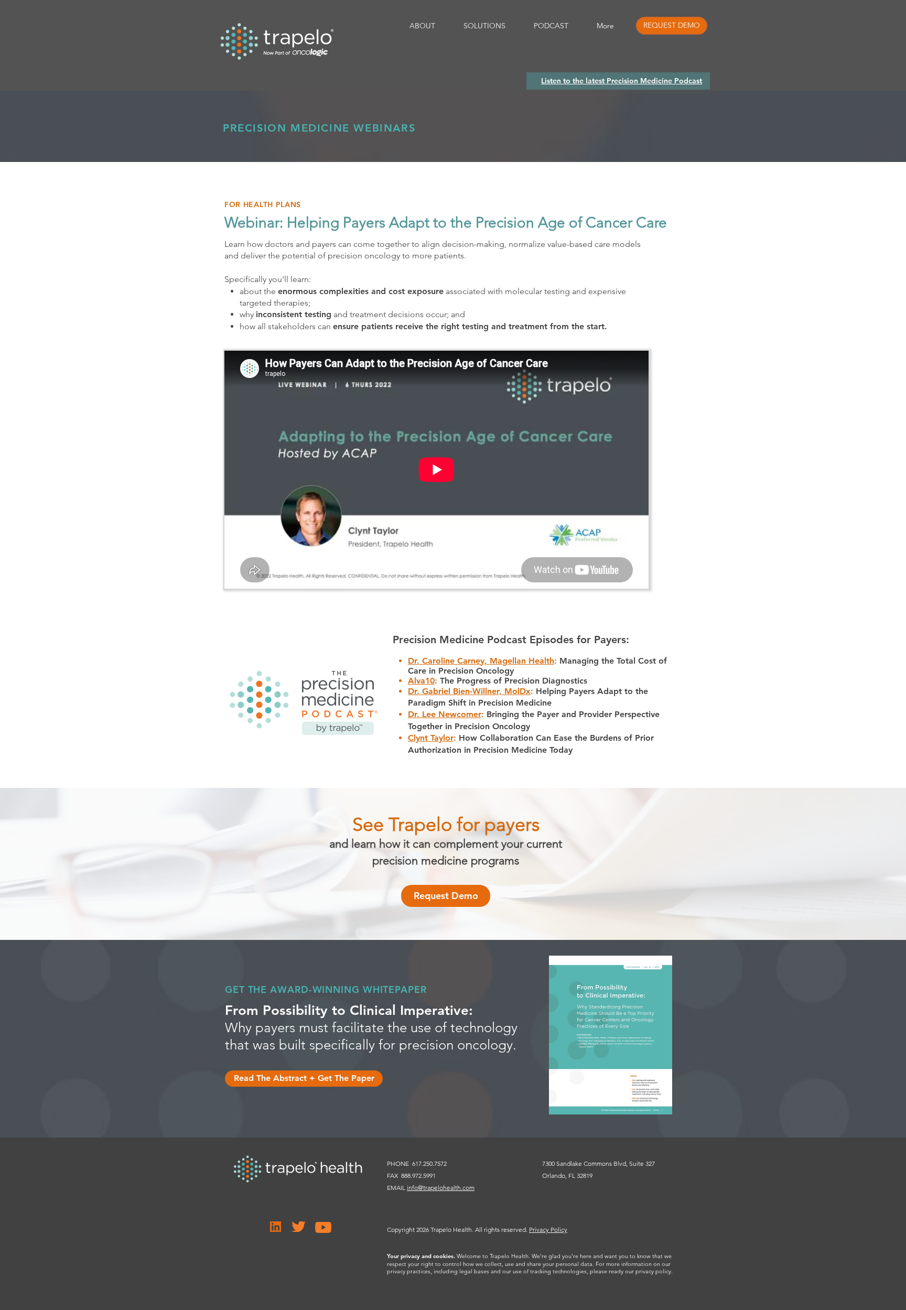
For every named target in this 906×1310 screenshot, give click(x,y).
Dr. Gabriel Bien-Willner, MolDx (469, 691)
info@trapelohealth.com (440, 1188)
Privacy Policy (548, 1229)
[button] (671, 26)
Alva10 (421, 681)
